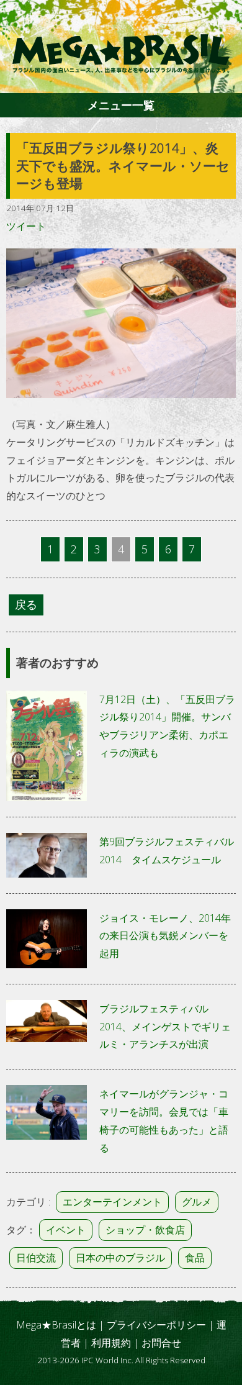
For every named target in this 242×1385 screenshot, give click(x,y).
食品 (195, 1258)
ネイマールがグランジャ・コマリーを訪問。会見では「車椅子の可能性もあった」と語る (163, 1120)
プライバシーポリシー (156, 1325)
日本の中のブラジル (120, 1258)
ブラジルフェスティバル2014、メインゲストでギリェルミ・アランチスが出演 (165, 1026)
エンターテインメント (112, 1202)
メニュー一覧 (121, 105)
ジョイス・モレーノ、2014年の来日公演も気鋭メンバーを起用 (165, 936)
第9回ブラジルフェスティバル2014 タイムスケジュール (166, 850)
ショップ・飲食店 (145, 1230)
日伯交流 (36, 1258)
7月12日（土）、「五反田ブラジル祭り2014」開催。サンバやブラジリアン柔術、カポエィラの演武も (167, 726)
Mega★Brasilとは (56, 1325)
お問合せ (161, 1343)
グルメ (197, 1202)
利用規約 (111, 1343)
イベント (66, 1230)
